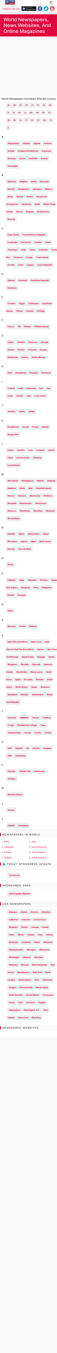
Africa (6, 842)
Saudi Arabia (28, 657)
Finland (27, 326)
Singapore (12, 664)
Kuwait (25, 427)
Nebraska (13, 965)
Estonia (29, 311)
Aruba (22, 158)
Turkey (48, 733)
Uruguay (47, 748)
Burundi (11, 219)
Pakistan (12, 580)
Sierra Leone (36, 672)
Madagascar (27, 481)
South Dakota (32, 995)
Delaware (13, 927)
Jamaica (11, 411)
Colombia (43, 250)
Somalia (39, 679)
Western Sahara (15, 794)
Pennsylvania (26, 987)
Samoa (40, 649)
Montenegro (26, 503)
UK (27, 748)
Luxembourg (14, 465)
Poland (11, 595)
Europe (7, 852)
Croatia (11, 265)
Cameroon (26, 242)
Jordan (31, 411)
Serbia (51, 657)
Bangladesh (23, 189)
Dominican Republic (40, 280)
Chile (23, 250)
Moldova (48, 496)
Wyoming (36, 1017)
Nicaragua (12, 541)
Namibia (11, 534)
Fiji (19, 326)
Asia (34, 842)
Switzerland (37, 694)
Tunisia (37, 733)
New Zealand (25, 549)
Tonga (11, 725)
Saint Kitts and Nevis (17, 642)
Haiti (10, 373)
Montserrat (40, 503)
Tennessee (48, 995)
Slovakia (25, 664)
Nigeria (24, 541)
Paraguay (25, 587)
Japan (22, 411)
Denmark (22, 280)
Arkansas (45, 912)
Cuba (20, 265)
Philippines (47, 587)
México (11, 496)
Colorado (25, 919)
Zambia (11, 825)
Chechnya (12, 250)
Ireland (19, 396)
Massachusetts (16, 950)
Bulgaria (30, 212)
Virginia (41, 1002)
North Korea (45, 541)
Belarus (48, 189)
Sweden (24, 694)
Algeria (36, 143)
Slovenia (36, 664)
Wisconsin (23, 1017)
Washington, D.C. (32, 1010)
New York (37, 972)
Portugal (22, 595)
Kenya (35, 427)
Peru (36, 587)
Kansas (49, 935)
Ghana (11, 350)
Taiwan (35, 718)
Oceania (7, 858)
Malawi (40, 481)
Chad (47, 242)
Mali (30, 488)
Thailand (46, 718)
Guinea (24, 357)
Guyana (43, 350)
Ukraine (36, 748)
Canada (38, 242)
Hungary (34, 373)
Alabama (13, 912)
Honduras (46, 373)
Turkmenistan (14, 733)
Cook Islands (42, 257)
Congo (29, 257)
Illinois (21, 935)
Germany (32, 342)
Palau (21, 580)
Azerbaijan (13, 166)
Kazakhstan (13, 427)
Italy (29, 396)
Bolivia (30, 196)
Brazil (37, 204)
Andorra (48, 143)
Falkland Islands (41, 326)
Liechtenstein (22, 458)
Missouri (27, 957)
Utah (20, 1002)
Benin (10, 196)
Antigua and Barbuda (28, 151)
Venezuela (39, 771)
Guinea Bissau (38, 357)
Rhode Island (42, 987)
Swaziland (12, 694)
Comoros (18, 257)
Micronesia (35, 496)
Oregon (12, 987)
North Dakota (25, 980)
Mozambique (14, 518)
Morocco (12, 511)
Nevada (24, 965)
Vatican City (25, 771)
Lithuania (37, 458)
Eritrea (19, 311)
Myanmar (50, 511)
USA (10, 756)
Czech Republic (44, 265)
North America (38, 852)
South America (38, 858)
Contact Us (14, 875)
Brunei (19, 212)
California (13, 919)
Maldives (12, 488)
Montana (39, 957)
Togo (42, 725)
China (32, 250)
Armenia (12, 158)
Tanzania (12, 718)
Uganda (18, 748)
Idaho (11, 935)
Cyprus (30, 265)
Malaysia (51, 481)
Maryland (47, 942)
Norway (11, 549)
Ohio (37, 980)
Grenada (32, 350)
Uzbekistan (20, 756)
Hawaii (45, 927)
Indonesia (31, 388)
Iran (41, 388)
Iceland (11, 388)
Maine (37, 942)
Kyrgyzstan (13, 434)
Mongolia (12, 503)
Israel (10, 396)
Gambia (21, 342)
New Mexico (23, 972)
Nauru (21, 534)
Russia (22, 626)
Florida (24, 927)
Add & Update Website (19, 894)
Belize (34, 181)
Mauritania (25, 511)
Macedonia (13, 481)
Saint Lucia (36, 642)
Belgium (23, 181)
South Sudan (22, 687)
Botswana (26, 204)
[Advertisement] (28, 66)
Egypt (22, 303)
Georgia (44, 342)
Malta (22, 488)
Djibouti (11, 280)
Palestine (32, 580)
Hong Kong (21, 373)
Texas (11, 1002)
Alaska (24, 912)
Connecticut (40, 919)
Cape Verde (13, 235)
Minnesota (44, 950)
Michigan (31, 950)
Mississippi (14, 957)
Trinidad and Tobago (27, 725)
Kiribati (45, 427)
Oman (10, 564)
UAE (10, 748)
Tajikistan (24, 718)
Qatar (10, 611)
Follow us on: (11, 8)
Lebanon (40, 450)
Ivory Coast (39, 396)
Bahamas (12, 181)
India (20, 388)
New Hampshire (39, 965)
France (11, 326)
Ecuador (12, 303)
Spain (17, 679)
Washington (14, 1010)
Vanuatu (12, 771)
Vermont (30, 1002)
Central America (39, 847)
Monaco (22, 496)
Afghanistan (13, 143)
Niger (33, 541)
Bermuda (44, 181)
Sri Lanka (28, 679)
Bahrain (11, 189)
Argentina (46, 151)
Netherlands (34, 534)
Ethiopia (41, 311)
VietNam (12, 779)
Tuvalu (27, 733)
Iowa (40, 935)
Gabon (11, 342)
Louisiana (26, 942)
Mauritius (37, 511)
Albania (26, 143)
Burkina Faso (43, 212)
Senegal (41, 657)
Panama (44, 580)
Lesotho (21, 450)
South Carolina (16, 995)
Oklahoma (47, 980)
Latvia (10, 450)
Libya (10, 458)
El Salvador (33, 303)
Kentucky (13, 942)
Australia (33, 158)
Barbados (37, 189)
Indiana (30, 935)
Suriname (45, 687)
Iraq (48, 388)
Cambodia (12, 242)
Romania (12, 626)
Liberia (51, 450)
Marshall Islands (43, 488)
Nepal (45, 534)
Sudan (34, 687)
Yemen (11, 810)
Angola (11, 151)
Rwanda (32, 626)
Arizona (34, 912)
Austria (44, 158)
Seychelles (21, 672)
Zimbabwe (23, 825)
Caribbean (9, 847)
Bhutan (20, 196)
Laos (30, 450)
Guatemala (13, 357)
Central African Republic (34, 235)
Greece (20, 350)
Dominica (12, 288)
